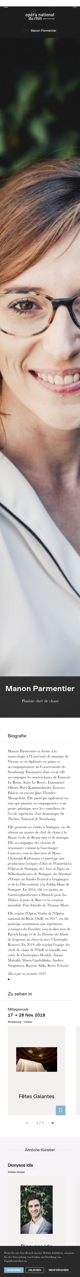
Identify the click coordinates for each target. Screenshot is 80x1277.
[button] (6, 6)
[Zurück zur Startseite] (40, 15)
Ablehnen (34, 1270)
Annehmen (14, 1270)
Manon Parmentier (43, 30)
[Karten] (60, 1110)
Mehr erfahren (59, 1270)
